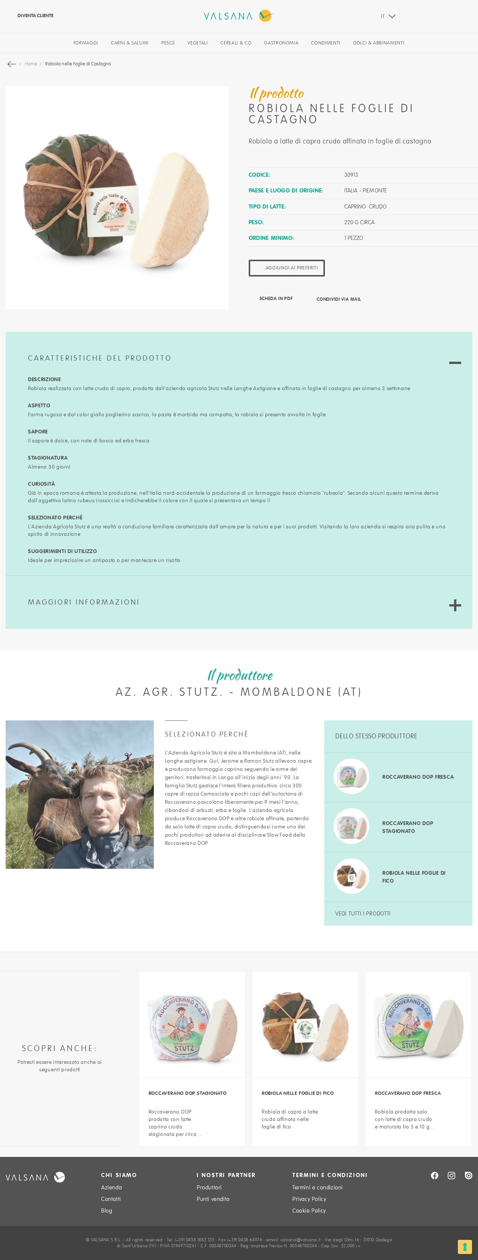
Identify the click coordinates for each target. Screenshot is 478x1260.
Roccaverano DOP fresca (418, 776)
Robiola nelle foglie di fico (298, 1093)
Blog (106, 1210)
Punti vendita (213, 1199)
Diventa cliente (34, 15)
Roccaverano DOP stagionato (188, 1093)
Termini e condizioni (317, 1187)
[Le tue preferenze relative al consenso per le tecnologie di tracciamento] (465, 1247)
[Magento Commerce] (239, 15)
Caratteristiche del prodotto (100, 358)
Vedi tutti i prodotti (363, 913)
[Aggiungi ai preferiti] (229, 1111)
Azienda (111, 1187)
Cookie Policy (309, 1210)
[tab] (239, 349)
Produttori (209, 1187)
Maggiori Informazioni (84, 602)
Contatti (111, 1199)
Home (31, 64)
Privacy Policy (309, 1199)
